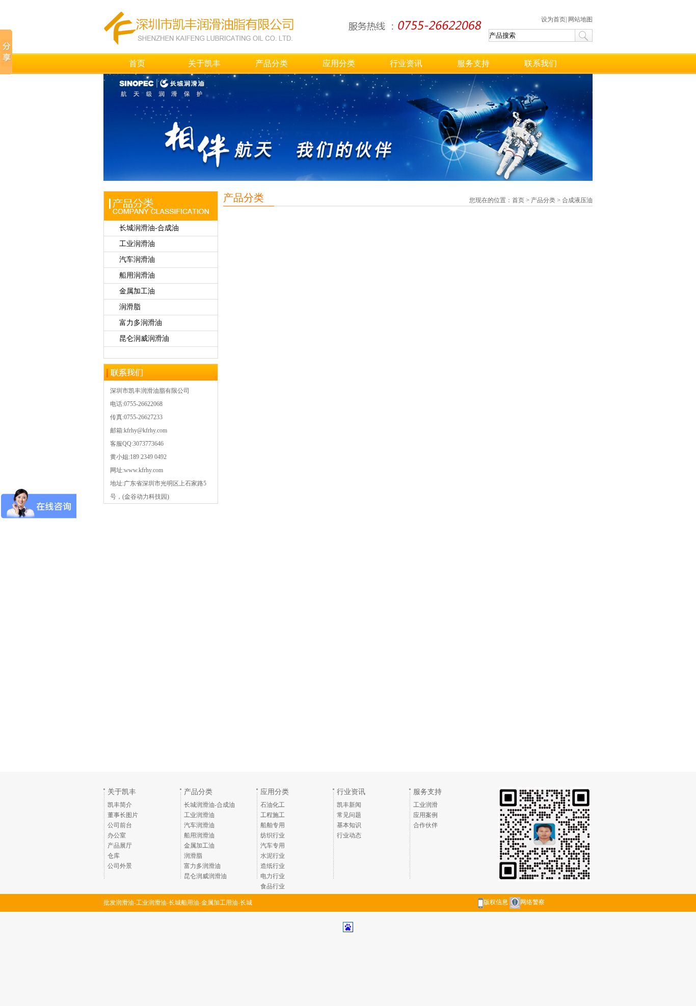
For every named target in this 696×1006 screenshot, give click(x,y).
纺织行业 (272, 835)
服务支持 (473, 63)
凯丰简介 (120, 804)
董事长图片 (123, 815)
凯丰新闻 (349, 804)
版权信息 (496, 902)
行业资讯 (406, 63)
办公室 (117, 835)
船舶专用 (272, 825)
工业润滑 (425, 804)
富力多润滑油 (140, 323)
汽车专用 (272, 845)
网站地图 (580, 19)
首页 (137, 63)
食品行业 (272, 886)
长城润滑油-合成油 (149, 228)
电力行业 (272, 876)
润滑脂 (130, 307)
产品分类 (271, 63)
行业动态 (349, 835)
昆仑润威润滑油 (144, 338)
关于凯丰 (204, 63)
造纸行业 (272, 865)
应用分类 (339, 63)
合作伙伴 (425, 825)
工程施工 (272, 815)
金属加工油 (137, 291)
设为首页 (553, 19)
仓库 (114, 855)
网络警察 (532, 902)
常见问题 (349, 815)
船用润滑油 (137, 275)
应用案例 (425, 815)
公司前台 (120, 825)
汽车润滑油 (137, 259)
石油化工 (272, 804)
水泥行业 (272, 855)
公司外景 (120, 865)
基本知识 (349, 825)
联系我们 (540, 63)
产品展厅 (120, 845)
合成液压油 (577, 200)
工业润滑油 (137, 244)
